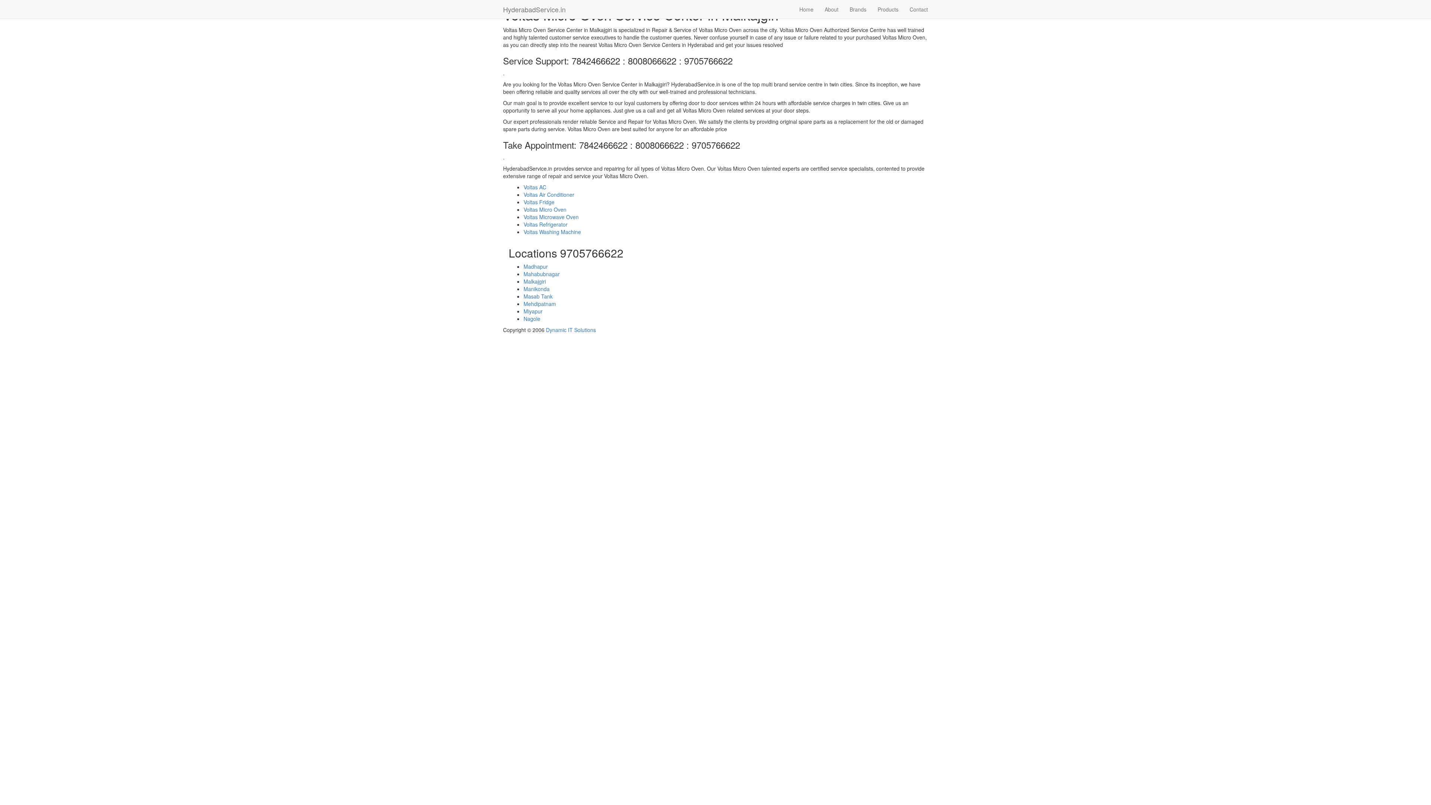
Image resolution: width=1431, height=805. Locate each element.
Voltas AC (535, 187)
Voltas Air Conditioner (549, 194)
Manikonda (537, 289)
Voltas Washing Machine (552, 232)
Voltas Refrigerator (546, 224)
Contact (919, 9)
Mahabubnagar (542, 274)
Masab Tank (538, 296)
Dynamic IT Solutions (571, 330)
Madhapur (536, 266)
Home (806, 9)
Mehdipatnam (540, 303)
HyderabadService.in (534, 9)
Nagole (532, 318)
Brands (858, 9)
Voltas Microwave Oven (551, 217)
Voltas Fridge (539, 202)
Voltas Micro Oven (545, 209)
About (831, 9)
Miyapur (533, 311)
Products (888, 9)
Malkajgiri (535, 281)
